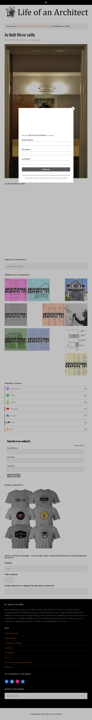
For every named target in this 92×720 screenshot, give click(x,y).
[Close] (73, 108)
